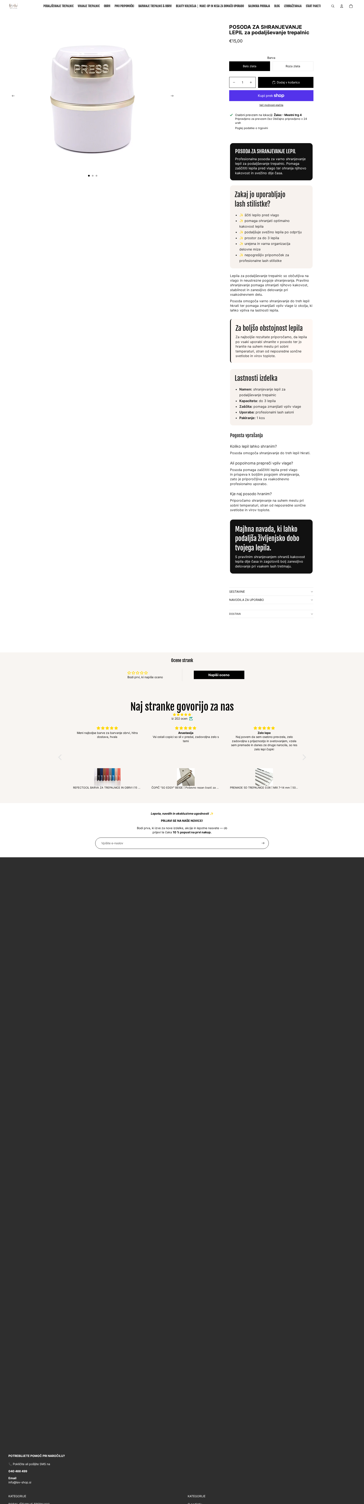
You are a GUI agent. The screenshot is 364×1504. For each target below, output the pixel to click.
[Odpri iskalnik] (332, 6)
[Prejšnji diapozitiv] (11, 96)
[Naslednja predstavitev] (173, 96)
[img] (182, 714)
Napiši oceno (219, 675)
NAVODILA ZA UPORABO (246, 600)
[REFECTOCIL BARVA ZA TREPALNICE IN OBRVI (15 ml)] (104, 777)
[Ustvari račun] (263, 843)
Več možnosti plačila (271, 105)
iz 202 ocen (179, 718)
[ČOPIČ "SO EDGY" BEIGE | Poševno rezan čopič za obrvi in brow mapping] (182, 777)
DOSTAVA (235, 613)
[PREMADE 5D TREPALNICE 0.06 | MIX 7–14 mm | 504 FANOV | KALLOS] (260, 777)
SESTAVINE (237, 591)
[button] (61, 757)
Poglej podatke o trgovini (251, 128)
